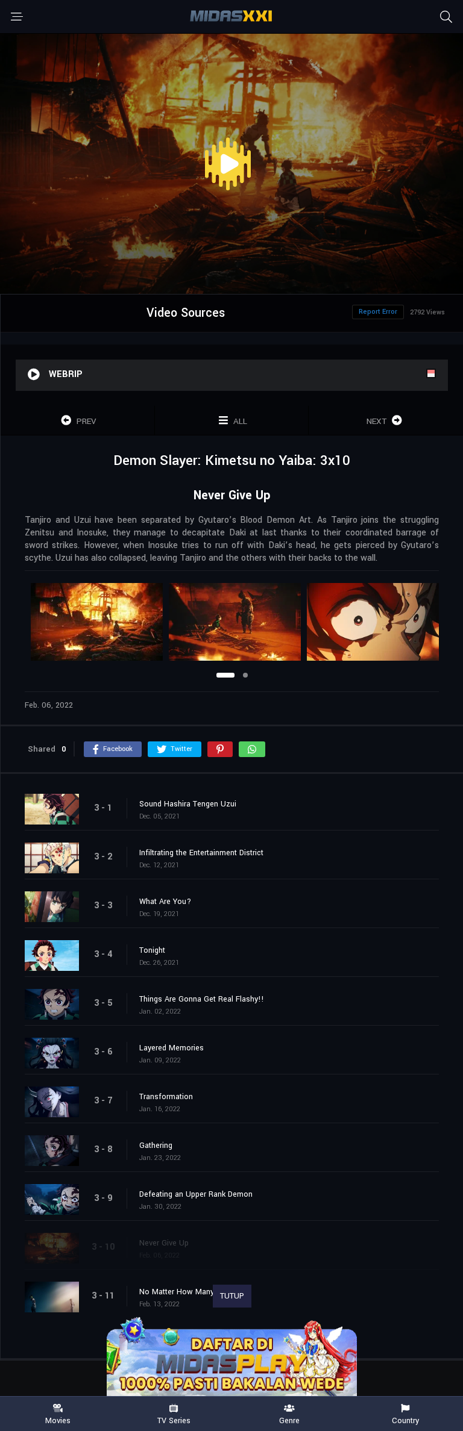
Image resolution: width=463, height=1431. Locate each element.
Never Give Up (164, 1243)
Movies (58, 1420)
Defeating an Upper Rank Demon (196, 1194)
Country (405, 1420)
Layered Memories (171, 1048)
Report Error (378, 311)
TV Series (174, 1420)
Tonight (152, 950)
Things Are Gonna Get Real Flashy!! (201, 999)
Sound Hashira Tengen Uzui (187, 804)
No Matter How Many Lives (187, 1291)
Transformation (166, 1096)
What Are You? (165, 901)
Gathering (155, 1145)
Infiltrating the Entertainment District (201, 852)
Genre (289, 1420)
